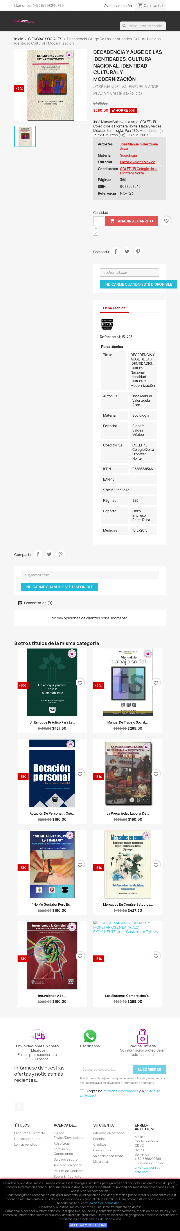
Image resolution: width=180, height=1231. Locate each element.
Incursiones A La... (52, 996)
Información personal (109, 1133)
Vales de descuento (108, 1156)
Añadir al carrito (131, 221)
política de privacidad (104, 1203)
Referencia (109, 337)
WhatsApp (141, 16)
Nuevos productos (28, 1139)
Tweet (126, 251)
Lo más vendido (25, 1144)
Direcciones (102, 1150)
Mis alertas (101, 1161)
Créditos (100, 1144)
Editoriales (81, 16)
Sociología (128, 155)
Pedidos (99, 1139)
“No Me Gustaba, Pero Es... (52, 904)
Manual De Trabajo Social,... (128, 722)
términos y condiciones (120, 1091)
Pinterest (138, 251)
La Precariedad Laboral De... (128, 813)
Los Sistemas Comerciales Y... (128, 996)
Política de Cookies (68, 1171)
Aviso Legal (62, 1143)
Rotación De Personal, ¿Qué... (52, 813)
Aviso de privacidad (68, 1165)
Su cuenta (103, 1125)
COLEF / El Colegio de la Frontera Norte (138, 171)
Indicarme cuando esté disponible (138, 284)
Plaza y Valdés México (137, 162)
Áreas (54, 16)
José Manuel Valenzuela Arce (139, 146)
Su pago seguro (66, 1159)
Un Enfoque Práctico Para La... (52, 722)
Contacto (112, 16)
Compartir (115, 251)
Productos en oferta (29, 1133)
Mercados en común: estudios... (128, 904)
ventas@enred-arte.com (148, 1169)
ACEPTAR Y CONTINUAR (88, 1225)
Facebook (19, 1106)
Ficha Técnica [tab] (114, 308)
